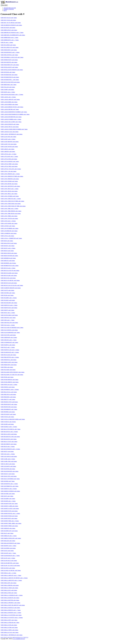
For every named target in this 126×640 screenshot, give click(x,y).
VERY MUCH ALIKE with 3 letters (9, 273)
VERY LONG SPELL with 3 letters (9, 193)
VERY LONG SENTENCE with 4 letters (10, 186)
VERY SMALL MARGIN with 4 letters (10, 597)
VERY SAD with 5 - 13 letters (8, 454)
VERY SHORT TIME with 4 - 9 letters (10, 521)
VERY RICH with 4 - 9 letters (8, 446)
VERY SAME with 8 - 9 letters (8, 459)
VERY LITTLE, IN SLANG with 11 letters (11, 169)
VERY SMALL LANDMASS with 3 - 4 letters (12, 595)
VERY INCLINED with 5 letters (8, 45)
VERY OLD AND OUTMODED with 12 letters (12, 327)
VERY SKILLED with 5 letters (8, 540)
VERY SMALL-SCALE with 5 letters (9, 632)
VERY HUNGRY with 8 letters (8, 27)
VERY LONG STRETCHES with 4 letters (11, 203)
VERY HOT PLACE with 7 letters (9, 17)
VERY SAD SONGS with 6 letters (9, 456)
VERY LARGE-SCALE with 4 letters (9, 131)
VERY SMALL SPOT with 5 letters (9, 620)
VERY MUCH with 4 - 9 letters (8, 268)
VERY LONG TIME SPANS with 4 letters (11, 213)
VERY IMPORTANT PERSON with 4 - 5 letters (12, 32)
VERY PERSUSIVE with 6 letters (9, 364)
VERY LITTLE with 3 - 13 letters (8, 154)
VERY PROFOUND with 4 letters (9, 406)
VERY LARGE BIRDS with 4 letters (9, 104)
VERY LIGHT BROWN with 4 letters (10, 141)
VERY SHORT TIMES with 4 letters (9, 525)
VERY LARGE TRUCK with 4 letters (10, 126)
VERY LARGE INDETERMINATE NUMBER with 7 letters (15, 114)
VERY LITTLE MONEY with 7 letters (10, 161)
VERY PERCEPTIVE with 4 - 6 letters (10, 357)
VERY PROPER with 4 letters (8, 411)
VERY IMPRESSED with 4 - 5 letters (9, 37)
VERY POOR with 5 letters (7, 377)
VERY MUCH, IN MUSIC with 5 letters (10, 280)
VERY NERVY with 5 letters (7, 310)
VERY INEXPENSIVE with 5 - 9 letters (10, 52)
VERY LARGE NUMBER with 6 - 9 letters (11, 119)
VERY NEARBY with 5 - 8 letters (9, 297)
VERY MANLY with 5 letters (7, 245)
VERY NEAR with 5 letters (7, 295)
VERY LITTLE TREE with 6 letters (9, 166)
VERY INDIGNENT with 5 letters (9, 50)
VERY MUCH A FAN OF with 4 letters (10, 270)
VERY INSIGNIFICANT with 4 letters (10, 64)
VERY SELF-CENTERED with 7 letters (10, 478)
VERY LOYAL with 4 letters (7, 235)
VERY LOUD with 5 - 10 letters (8, 221)
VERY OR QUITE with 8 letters (8, 335)
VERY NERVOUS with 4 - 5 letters (9, 305)
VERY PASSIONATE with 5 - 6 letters (10, 352)
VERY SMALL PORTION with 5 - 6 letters (11, 612)
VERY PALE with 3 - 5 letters (8, 347)
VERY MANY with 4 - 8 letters (8, 248)
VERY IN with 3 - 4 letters (7, 42)
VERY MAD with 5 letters (7, 240)
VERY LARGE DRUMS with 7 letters (10, 109)
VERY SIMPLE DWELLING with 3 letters (11, 538)
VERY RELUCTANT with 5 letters (9, 441)
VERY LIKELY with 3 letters (7, 149)
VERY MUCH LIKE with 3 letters (9, 275)
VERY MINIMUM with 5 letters (8, 258)
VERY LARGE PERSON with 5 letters (10, 124)
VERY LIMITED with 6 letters (8, 151)
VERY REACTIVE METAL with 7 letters (10, 429)
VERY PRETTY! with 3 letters (8, 399)
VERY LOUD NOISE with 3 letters (9, 223)
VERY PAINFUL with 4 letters (8, 345)
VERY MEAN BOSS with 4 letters (9, 253)
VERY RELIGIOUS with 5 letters (8, 439)
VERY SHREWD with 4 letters (8, 528)
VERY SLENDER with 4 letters (8, 548)
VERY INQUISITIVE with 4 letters (9, 62)
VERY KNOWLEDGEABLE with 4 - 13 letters (12, 94)
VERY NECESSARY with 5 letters (9, 302)
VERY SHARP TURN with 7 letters (9, 503)
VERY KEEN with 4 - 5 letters (8, 92)
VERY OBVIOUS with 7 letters (8, 317)
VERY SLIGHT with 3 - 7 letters (8, 553)
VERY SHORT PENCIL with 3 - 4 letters (10, 513)
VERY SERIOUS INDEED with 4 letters (10, 491)
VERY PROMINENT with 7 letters (9, 409)
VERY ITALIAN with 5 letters (8, 87)
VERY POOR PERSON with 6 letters (9, 379)
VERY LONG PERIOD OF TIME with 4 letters (12, 176)
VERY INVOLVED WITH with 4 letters (10, 82)
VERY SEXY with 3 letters (7, 496)
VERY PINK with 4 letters (7, 367)
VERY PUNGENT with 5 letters (8, 414)
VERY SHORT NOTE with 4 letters (9, 511)
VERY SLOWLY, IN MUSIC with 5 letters (11, 570)
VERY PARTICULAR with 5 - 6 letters (10, 349)
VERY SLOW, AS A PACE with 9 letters (10, 565)
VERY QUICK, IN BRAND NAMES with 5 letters (13, 419)
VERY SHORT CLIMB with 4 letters (9, 506)
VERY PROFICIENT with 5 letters (9, 404)
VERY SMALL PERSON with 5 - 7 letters (11, 610)
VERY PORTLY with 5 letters (8, 387)
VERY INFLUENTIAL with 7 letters (9, 54)
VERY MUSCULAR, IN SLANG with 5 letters (12, 285)
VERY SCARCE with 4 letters (8, 464)
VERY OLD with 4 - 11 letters (8, 325)
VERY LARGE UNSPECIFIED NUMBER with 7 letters (14, 129)
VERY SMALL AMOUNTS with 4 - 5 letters (11, 580)
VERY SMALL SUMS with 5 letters (9, 627)
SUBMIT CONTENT (9, 9)
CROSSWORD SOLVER (10, 8)
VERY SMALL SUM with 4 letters (9, 625)
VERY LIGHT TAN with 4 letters (8, 144)
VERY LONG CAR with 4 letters (8, 171)
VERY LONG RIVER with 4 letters (9, 183)
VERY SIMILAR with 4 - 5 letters (9, 535)
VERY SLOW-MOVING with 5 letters (10, 563)
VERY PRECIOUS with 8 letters (8, 394)
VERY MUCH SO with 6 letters (8, 278)
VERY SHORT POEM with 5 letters (9, 516)
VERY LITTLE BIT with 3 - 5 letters (9, 156)
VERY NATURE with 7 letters (8, 292)
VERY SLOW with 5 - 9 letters (8, 558)
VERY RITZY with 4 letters (7, 451)
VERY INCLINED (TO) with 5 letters (9, 47)
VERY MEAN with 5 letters (7, 250)
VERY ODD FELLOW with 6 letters (9, 322)
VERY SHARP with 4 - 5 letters (8, 501)
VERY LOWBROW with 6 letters (8, 233)
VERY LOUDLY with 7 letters (8, 226)
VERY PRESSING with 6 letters (8, 397)
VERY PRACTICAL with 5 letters (9, 392)
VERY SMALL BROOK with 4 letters (10, 585)
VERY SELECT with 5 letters (8, 473)
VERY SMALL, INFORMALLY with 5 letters (11, 635)
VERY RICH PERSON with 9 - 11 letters (10, 449)
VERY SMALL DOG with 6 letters (9, 590)
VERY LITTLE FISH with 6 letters (9, 159)
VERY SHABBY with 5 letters (8, 498)
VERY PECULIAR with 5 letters (8, 354)
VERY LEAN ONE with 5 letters (8, 136)
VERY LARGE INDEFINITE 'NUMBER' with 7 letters (14, 111)
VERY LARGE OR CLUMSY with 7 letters (11, 121)
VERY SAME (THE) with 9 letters (9, 461)
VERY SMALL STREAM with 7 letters (10, 622)
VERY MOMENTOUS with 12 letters (9, 265)
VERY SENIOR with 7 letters (8, 481)
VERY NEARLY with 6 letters (8, 300)
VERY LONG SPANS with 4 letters (9, 191)
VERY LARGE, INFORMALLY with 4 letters (11, 134)
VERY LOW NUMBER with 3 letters (9, 228)
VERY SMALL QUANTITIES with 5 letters (11, 615)
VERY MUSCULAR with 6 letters (9, 283)
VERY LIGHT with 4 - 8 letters (8, 139)
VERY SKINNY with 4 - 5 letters (8, 545)
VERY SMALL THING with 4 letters (9, 630)
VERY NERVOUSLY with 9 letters (9, 307)
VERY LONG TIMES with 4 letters (9, 216)
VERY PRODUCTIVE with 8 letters (9, 402)
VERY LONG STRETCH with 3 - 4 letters (11, 198)
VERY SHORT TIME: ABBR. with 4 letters (11, 523)
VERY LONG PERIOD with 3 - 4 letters (10, 173)
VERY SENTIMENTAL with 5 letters (9, 486)
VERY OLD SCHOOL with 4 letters (9, 330)
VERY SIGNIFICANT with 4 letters (9, 530)
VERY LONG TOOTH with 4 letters (9, 218)
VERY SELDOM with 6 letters (8, 468)
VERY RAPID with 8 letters (7, 424)
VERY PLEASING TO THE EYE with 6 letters (12, 374)
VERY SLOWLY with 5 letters (8, 568)
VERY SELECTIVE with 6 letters (9, 476)
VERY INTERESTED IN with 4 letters (10, 77)
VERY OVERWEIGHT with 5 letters (9, 342)
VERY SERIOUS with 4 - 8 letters (9, 488)
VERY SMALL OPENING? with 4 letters (10, 602)
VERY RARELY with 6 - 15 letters (9, 426)
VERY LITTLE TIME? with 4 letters (9, 164)
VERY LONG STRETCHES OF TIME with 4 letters (13, 206)
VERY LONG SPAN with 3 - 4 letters (9, 188)
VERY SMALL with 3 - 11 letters (8, 573)
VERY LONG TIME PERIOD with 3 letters (11, 211)
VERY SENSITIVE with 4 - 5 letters (9, 483)
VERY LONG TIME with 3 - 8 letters (9, 208)
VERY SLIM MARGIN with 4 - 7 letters (10, 555)
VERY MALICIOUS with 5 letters (9, 243)
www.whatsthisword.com (19, 638)
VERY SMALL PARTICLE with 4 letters (10, 607)
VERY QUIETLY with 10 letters (8, 421)
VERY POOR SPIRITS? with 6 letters (9, 382)
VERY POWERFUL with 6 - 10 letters (10, 389)
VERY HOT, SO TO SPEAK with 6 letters (11, 22)
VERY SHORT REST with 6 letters (9, 518)
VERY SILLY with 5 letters (7, 533)
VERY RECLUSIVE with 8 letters (9, 434)
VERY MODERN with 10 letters (8, 263)
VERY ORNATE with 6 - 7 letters (8, 340)
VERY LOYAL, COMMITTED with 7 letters (11, 238)
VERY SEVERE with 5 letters (8, 493)
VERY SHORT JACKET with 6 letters (10, 508)
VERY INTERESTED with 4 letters (9, 74)
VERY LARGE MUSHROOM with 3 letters (11, 116)
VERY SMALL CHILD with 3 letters (9, 587)
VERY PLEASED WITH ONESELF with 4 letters (12, 372)
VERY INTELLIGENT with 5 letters (9, 67)
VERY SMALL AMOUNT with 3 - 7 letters (11, 575)
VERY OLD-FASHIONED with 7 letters (10, 332)
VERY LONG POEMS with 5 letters (9, 181)
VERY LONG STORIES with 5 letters (10, 196)
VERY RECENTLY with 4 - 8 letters (9, 431)
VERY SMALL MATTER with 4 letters (10, 600)
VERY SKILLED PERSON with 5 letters (10, 543)
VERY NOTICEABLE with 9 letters (9, 315)
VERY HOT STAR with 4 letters (8, 20)
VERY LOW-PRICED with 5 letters (9, 230)
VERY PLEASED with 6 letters (8, 369)
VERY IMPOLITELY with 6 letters (9, 30)
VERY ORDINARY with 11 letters (9, 337)
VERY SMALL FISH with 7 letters (9, 592)
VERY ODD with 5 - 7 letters (7, 320)
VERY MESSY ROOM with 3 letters (9, 255)
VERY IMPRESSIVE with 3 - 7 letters (10, 40)
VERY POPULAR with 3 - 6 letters (9, 384)
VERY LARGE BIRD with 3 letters (9, 102)
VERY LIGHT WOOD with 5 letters (9, 146)
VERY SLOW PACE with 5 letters (9, 560)
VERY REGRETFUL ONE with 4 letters (10, 436)
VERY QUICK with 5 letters (7, 416)
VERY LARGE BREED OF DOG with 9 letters (12, 107)
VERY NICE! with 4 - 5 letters (8, 312)
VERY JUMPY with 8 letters (7, 89)
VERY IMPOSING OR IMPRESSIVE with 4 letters (13, 35)
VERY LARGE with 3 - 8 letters (8, 97)
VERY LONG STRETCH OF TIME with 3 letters (12, 201)
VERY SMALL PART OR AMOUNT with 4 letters (13, 605)
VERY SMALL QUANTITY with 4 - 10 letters (12, 617)
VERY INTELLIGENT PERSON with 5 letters (12, 69)
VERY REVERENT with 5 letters (8, 444)
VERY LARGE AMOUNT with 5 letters (10, 99)
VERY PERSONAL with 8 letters (8, 359)
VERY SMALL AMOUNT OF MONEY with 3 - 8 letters (14, 578)
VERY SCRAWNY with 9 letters (8, 466)
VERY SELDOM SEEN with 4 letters (9, 471)
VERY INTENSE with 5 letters (8, 72)
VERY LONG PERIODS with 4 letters (10, 178)
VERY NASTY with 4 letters (7, 290)
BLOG (5, 10)
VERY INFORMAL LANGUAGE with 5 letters (12, 57)
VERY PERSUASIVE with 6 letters (9, 362)
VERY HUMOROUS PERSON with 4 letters (11, 25)
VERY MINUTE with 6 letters (8, 260)
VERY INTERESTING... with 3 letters (10, 79)
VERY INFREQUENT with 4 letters (9, 59)
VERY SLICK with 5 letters (7, 550)
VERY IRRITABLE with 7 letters (8, 84)
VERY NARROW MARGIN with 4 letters (11, 288)
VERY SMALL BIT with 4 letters (8, 582)
